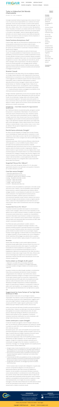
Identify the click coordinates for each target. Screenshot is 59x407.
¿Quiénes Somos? (37, 2)
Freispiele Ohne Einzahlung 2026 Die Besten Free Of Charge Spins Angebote (49, 49)
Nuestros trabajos (37, 5)
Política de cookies (32, 402)
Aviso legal (40, 402)
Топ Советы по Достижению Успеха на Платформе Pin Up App (49, 21)
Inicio (22, 2)
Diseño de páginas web (42, 405)
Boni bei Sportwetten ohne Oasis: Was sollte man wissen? (49, 58)
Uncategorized (19, 15)
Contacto (46, 5)
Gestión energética (26, 5)
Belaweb (33, 405)
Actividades (29, 2)
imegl (7, 89)
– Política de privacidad (21, 402)
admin (8, 15)
